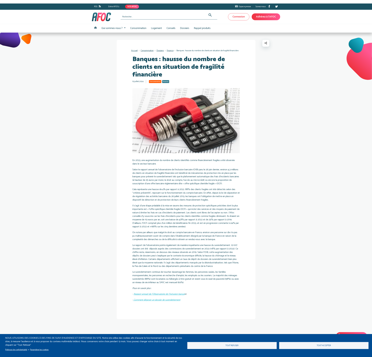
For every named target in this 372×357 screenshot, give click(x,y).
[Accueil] (105, 17)
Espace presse (245, 6)
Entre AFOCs (113, 6)
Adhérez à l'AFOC (266, 17)
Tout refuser (232, 345)
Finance (170, 50)
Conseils (171, 28)
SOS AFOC (132, 6)
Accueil (95, 28)
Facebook (269, 6)
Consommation (138, 28)
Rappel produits (202, 28)
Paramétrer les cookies (39, 349)
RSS (95, 6)
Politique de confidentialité (16, 349)
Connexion (239, 17)
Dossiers (184, 28)
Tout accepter (324, 345)
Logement (156, 28)
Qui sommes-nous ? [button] (111, 28)
